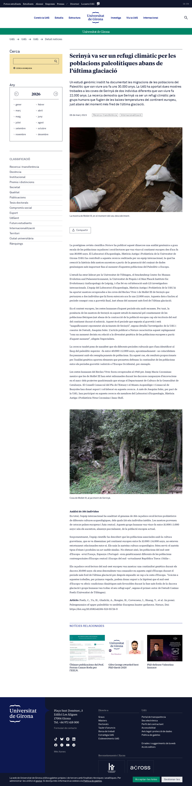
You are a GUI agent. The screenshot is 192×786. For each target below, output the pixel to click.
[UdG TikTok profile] (56, 739)
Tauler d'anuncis (106, 728)
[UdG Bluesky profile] (62, 739)
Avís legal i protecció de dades (157, 731)
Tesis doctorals (19, 202)
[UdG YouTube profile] (68, 745)
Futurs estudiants (12, 4)
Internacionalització (22, 228)
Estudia (59, 18)
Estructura (74, 18)
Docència (15, 172)
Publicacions (18, 197)
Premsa (60, 4)
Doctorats (103, 724)
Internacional (150, 18)
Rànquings (16, 243)
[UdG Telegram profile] (74, 745)
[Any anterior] (16, 94)
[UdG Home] (95, 18)
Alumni (39, 4)
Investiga (116, 18)
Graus (101, 717)
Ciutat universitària (21, 238)
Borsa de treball (106, 731)
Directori (74, 4)
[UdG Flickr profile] (62, 745)
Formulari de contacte (65, 728)
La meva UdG (87, 4)
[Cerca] (186, 17)
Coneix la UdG (41, 18)
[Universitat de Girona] (23, 714)
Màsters (102, 721)
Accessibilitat (149, 728)
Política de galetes (151, 735)
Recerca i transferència (24, 167)
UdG (12, 39)
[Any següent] (56, 94)
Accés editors (149, 747)
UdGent (14, 218)
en (187, 4)
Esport (14, 213)
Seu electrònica (150, 721)
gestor (39, 781)
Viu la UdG (132, 18)
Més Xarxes (60, 752)
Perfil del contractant (153, 724)
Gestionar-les (172, 779)
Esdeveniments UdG (108, 739)
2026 (36, 93)
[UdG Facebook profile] (56, 745)
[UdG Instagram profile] (68, 739)
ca (184, 4)
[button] (56, 61)
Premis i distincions (22, 182)
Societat (15, 187)
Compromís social (21, 208)
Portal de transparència (154, 717)
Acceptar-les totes (146, 779)
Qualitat (15, 192)
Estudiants (28, 4)
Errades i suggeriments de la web (159, 743)
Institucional (17, 177)
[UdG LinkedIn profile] (74, 739)
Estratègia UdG (106, 735)
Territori (15, 233)
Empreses (50, 4)
